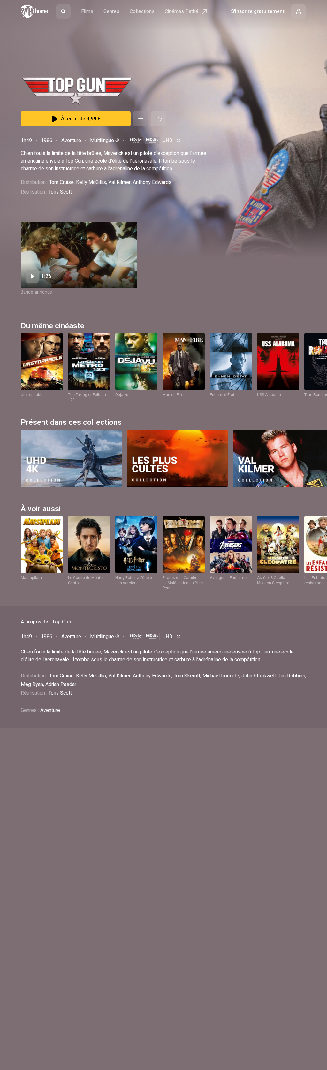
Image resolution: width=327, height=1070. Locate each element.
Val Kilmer (119, 182)
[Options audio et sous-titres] (116, 140)
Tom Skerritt (187, 676)
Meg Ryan (32, 684)
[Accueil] (34, 11)
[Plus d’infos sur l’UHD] (177, 140)
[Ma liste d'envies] (140, 118)
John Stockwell (258, 676)
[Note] (158, 118)
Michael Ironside (220, 676)
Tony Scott (60, 192)
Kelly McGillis (91, 182)
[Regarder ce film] (79, 255)
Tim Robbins (291, 676)
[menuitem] (63, 11)
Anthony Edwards (152, 182)
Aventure (71, 140)
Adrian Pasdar (60, 684)
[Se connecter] (298, 11)
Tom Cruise (61, 182)
